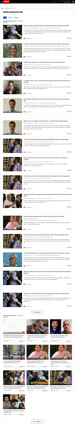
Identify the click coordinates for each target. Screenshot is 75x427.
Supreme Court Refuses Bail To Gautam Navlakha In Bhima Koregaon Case (46, 293)
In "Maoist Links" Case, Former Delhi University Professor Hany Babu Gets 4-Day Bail (47, 81)
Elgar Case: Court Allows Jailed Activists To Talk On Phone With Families (46, 121)
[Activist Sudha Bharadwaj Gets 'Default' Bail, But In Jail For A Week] (12, 223)
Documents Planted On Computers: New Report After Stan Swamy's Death (46, 253)
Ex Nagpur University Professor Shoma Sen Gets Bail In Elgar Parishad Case (47, 44)
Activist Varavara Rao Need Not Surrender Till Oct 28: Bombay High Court (46, 235)
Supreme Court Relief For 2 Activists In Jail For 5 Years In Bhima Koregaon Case (37, 337)
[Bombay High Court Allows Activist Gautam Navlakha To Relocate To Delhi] (12, 32)
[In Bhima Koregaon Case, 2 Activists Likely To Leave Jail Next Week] (12, 69)
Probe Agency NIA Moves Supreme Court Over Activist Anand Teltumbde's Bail (47, 99)
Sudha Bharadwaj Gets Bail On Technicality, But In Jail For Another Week (60, 362)
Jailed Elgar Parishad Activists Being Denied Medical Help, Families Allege (46, 139)
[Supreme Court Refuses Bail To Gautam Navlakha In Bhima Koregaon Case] (12, 300)
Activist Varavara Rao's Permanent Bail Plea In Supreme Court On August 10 (47, 176)
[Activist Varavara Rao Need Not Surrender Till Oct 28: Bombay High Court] (12, 241)
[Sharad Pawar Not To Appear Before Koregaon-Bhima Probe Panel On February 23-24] (12, 201)
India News (42, 27)
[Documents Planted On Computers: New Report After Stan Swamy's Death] (12, 259)
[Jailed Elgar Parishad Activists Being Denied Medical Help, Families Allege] (12, 146)
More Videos (37, 421)
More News (37, 312)
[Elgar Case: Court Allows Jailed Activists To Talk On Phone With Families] (12, 127)
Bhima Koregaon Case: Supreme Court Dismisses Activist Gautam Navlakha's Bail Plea (47, 272)
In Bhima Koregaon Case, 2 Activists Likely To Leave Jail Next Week (44, 62)
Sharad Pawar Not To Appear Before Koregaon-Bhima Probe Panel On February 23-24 (48, 195)
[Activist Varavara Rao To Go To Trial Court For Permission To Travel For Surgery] (12, 164)
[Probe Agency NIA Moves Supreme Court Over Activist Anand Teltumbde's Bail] (12, 105)
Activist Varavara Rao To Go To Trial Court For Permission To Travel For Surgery (45, 158)
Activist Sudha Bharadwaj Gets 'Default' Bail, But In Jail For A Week (44, 216)
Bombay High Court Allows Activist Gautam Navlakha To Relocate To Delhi (46, 25)
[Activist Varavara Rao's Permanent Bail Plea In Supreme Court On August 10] (12, 182)
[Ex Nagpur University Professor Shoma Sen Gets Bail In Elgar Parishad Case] (12, 50)
